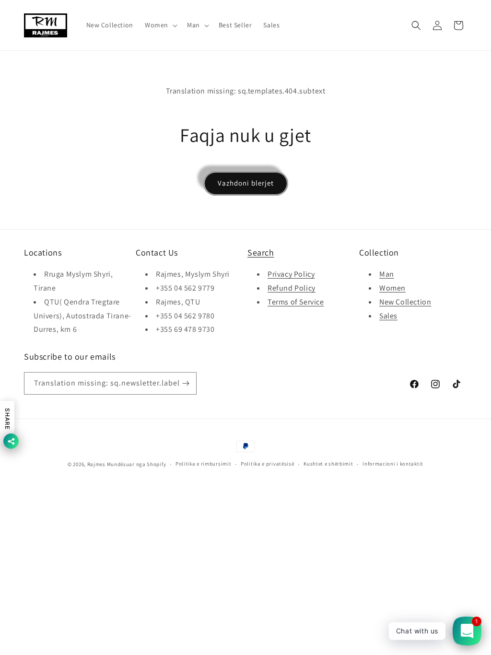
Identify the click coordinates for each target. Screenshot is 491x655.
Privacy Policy (291, 274)
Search (260, 252)
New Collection (405, 302)
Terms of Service (296, 302)
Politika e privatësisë (267, 463)
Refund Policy (292, 288)
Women (392, 288)
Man (386, 274)
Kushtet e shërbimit (328, 463)
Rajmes (96, 464)
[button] (160, 25)
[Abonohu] (185, 383)
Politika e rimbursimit (203, 463)
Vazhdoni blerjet (246, 182)
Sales (388, 316)
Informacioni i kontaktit (392, 463)
